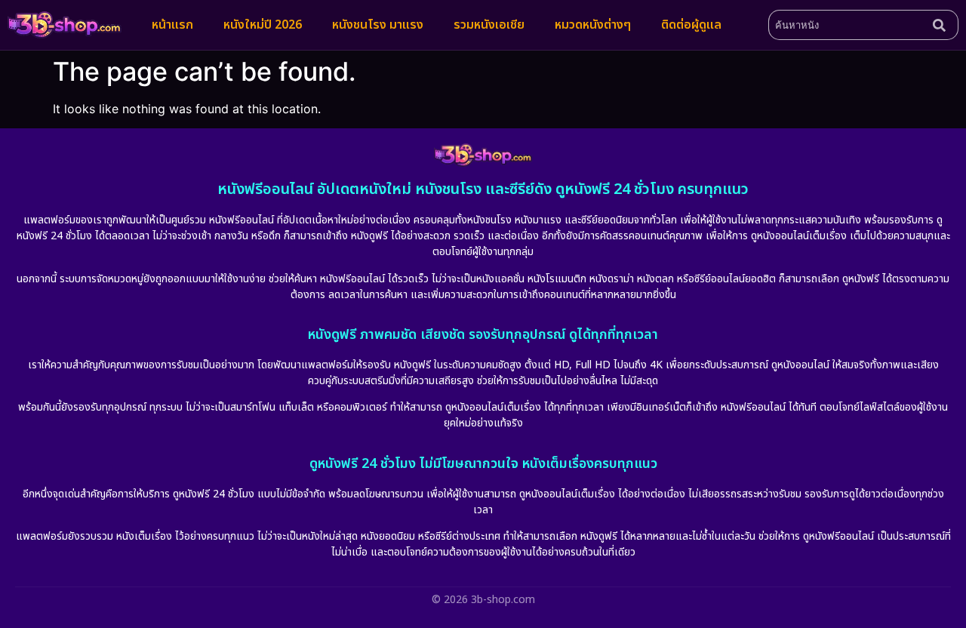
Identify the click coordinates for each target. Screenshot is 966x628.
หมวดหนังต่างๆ (593, 25)
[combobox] (847, 25)
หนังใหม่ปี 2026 (262, 25)
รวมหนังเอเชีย (489, 25)
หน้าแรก (172, 25)
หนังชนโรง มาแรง (377, 25)
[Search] (942, 25)
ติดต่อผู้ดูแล (691, 25)
